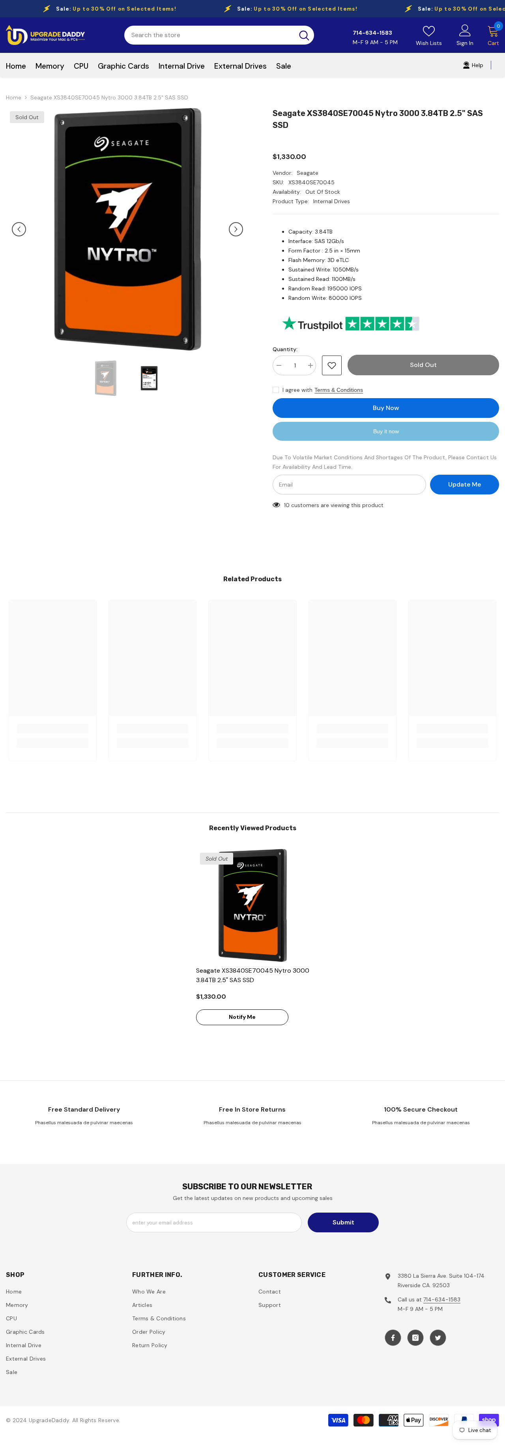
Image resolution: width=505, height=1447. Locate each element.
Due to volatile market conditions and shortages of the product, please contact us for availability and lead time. (385, 462)
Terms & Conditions (338, 390)
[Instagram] (415, 1337)
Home (13, 97)
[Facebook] (393, 1337)
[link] (52, 729)
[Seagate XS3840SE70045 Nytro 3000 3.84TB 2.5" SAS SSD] (252, 905)
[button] (19, 229)
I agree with (297, 389)
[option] (127, 229)
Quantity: (285, 349)
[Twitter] (438, 1337)
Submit (343, 1222)
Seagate (307, 172)
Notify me (242, 1016)
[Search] (219, 35)
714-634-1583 (441, 1299)
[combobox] (209, 35)
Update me (464, 484)
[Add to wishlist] (332, 365)
